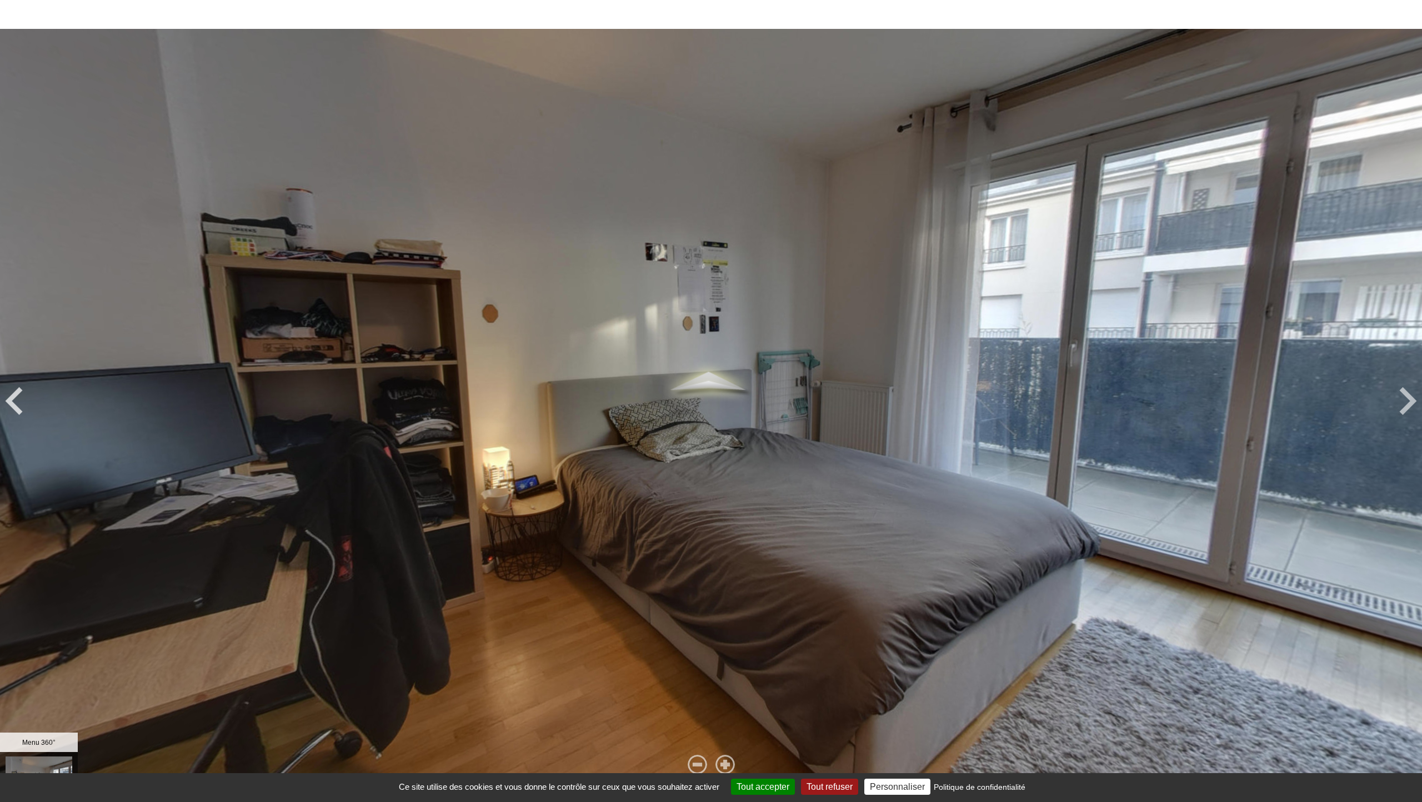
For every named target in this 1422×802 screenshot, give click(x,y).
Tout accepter (763, 786)
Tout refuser (830, 786)
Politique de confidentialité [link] (979, 787)
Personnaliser (897, 786)
